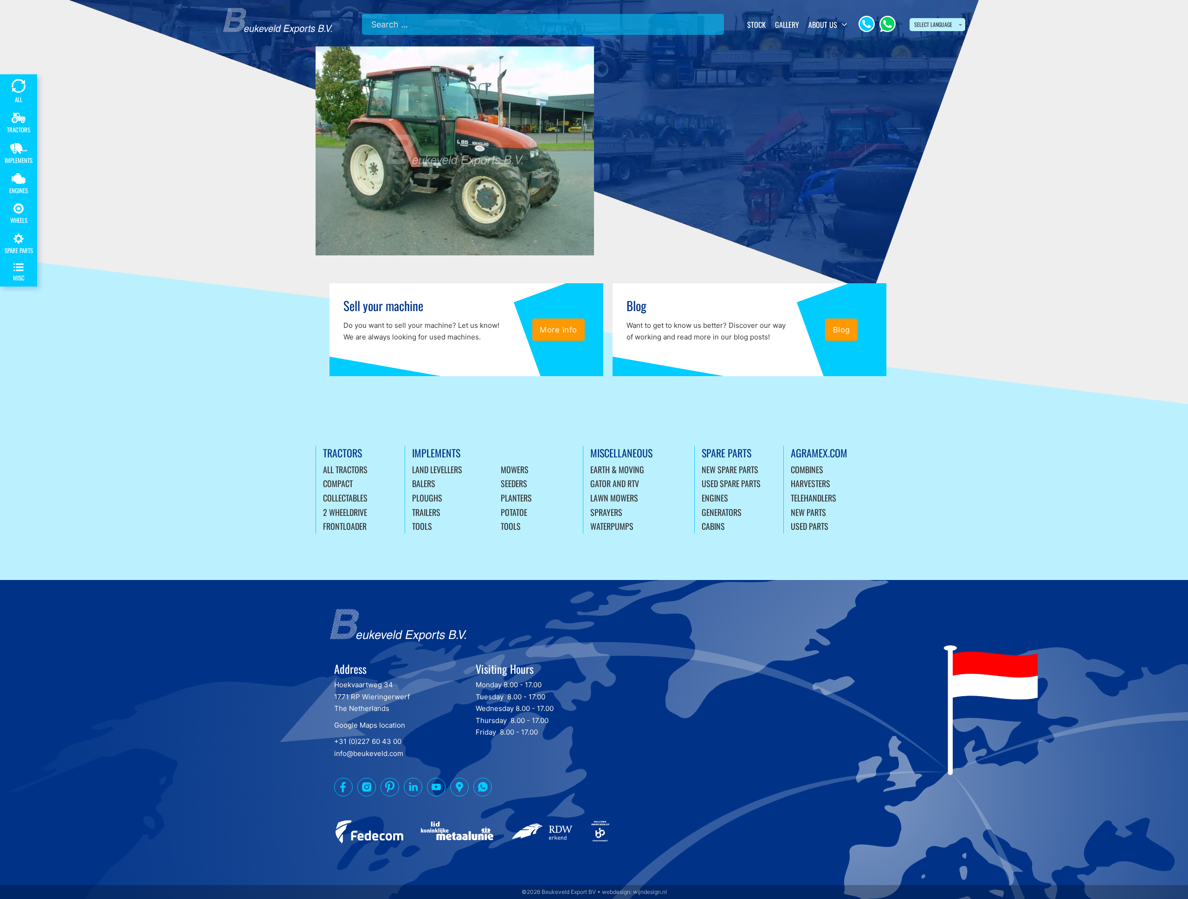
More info (558, 329)
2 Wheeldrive (345, 512)
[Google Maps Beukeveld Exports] (459, 789)
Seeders (514, 483)
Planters (516, 498)
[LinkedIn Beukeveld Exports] (413, 789)
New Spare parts (730, 469)
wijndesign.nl (650, 891)
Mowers (515, 469)
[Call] (867, 24)
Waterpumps (611, 526)
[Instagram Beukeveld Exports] (366, 789)
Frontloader (345, 526)
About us (822, 24)
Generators (722, 512)
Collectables (345, 498)
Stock (756, 24)
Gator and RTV (614, 483)
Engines (715, 498)
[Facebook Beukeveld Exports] (343, 789)
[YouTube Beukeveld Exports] (436, 789)
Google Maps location (369, 725)
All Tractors (345, 469)
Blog (841, 329)
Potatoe (514, 512)
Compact (338, 483)
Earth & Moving (617, 469)
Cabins (713, 526)
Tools (422, 526)
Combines (807, 469)
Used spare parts (731, 483)
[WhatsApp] (887, 24)
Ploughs (427, 498)
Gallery (787, 24)
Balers (423, 483)
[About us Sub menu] (844, 24)
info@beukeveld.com (368, 753)
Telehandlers (813, 498)
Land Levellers (437, 469)
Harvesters (810, 483)
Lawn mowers (614, 498)
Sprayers (606, 512)
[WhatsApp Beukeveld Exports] (482, 789)
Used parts (809, 526)
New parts (808, 512)
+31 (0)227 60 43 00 (367, 741)
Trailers (426, 512)
